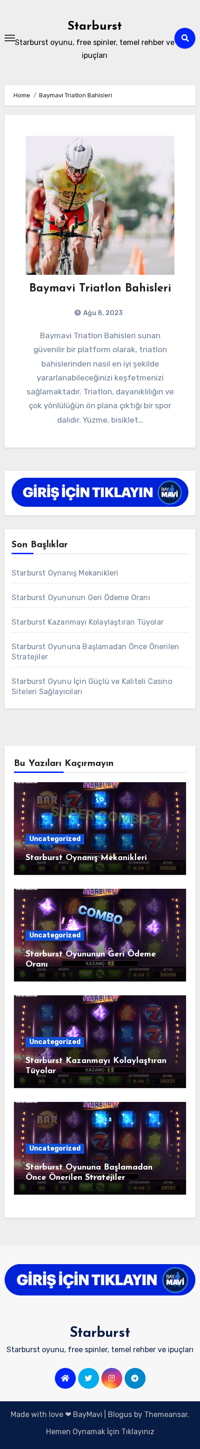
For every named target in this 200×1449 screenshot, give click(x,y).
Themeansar (165, 1414)
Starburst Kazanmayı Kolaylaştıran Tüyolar (88, 622)
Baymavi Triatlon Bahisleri (100, 288)
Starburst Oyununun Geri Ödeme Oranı (81, 597)
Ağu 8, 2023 (102, 313)
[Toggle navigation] (10, 38)
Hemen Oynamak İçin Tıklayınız (100, 1431)
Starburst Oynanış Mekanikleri (65, 573)
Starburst (94, 26)
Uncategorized (54, 839)
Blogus (120, 1414)
